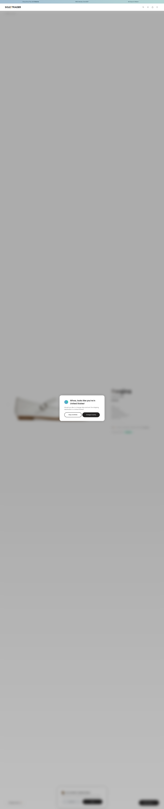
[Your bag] (152, 7)
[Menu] (157, 7)
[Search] (143, 7)
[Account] (148, 7)
